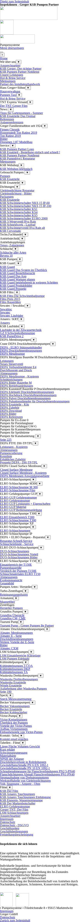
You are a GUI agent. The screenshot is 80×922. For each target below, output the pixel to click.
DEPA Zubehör (9, 407)
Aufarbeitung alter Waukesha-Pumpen (23, 688)
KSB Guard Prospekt (13, 288)
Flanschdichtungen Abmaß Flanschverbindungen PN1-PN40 (37, 774)
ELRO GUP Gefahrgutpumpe (18, 497)
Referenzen (7, 119)
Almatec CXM (9, 648)
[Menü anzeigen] (1, 52)
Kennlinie (6, 456)
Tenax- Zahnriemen (12, 245)
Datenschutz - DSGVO (14, 825)
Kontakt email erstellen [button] (14, 739)
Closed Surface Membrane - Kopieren (23, 472)
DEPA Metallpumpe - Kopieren (19, 376)
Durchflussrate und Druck (16, 370)
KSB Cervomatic (10, 231)
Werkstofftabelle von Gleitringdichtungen (25, 780)
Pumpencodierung (11, 453)
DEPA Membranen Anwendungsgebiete (24, 476)
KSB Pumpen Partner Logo (17, 149)
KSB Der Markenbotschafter (17, 803)
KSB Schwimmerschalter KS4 (18, 212)
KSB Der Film (9, 791)
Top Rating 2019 (10, 135)
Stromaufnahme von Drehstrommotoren (24, 777)
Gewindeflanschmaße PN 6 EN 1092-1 (24, 765)
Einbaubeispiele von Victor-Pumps (21, 732)
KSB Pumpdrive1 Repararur (17, 158)
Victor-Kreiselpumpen (13, 719)
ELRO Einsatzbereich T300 (17, 517)
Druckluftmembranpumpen (16, 639)
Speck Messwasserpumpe (15, 699)
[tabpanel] (40, 871)
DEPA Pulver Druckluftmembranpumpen (25, 398)
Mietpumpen (8, 81)
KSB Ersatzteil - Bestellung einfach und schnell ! (30, 152)
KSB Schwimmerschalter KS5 (18, 215)
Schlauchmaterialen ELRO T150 (20, 574)
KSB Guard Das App (13, 276)
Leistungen (7, 361)
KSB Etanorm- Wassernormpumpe (21, 800)
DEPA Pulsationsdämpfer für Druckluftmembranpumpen (35, 401)
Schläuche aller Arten (13, 252)
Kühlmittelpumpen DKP (15, 669)
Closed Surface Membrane (16, 469)
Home (4, 58)
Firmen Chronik (10, 129)
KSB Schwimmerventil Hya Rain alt (22, 227)
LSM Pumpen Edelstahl (14, 658)
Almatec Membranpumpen (16, 632)
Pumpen (5, 176)
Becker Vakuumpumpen (15, 706)
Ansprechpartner (10, 65)
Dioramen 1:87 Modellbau (16, 142)
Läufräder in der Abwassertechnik (21, 330)
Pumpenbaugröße (11, 567)
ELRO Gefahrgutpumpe (15, 500)
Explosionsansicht (11, 580)
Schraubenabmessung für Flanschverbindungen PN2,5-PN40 (37, 771)
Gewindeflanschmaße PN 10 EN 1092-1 (25, 768)
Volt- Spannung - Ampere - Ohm (20, 783)
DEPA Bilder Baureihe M (16, 382)
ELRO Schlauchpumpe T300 (18, 520)
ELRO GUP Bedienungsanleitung (21, 510)
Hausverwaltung (10, 91)
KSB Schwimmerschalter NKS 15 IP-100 (25, 206)
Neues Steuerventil (11, 364)
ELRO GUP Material (13, 506)
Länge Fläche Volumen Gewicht (20, 746)
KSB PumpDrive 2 (11, 336)
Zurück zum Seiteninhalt (15, 920)
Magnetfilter (7, 601)
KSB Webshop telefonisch (16, 168)
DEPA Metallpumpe (12, 353)
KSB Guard (7, 267)
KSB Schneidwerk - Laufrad (17, 224)
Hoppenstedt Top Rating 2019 (18, 132)
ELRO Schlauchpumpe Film (17, 490)
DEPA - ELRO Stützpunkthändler (21, 347)
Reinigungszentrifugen (14, 594)
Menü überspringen (12, 48)
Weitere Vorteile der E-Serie (17, 642)
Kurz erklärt (7, 749)
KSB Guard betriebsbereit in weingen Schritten (29, 282)
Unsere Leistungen (11, 74)
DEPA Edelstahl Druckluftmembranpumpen (27, 392)
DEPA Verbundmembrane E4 (18, 367)
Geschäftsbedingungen (14, 831)
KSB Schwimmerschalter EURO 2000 (24, 218)
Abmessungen (8, 373)
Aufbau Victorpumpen (14, 729)
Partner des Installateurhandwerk (20, 84)
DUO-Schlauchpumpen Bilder (18, 557)
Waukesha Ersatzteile (13, 682)
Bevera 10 (6, 255)
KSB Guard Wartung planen (17, 279)
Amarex (5, 322)
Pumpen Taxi (8, 95)
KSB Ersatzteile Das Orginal (17, 116)
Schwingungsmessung (13, 752)
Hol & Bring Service (12, 78)
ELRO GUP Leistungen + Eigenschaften (25, 503)
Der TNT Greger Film (13, 105)
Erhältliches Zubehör (13, 459)
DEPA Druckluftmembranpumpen (21, 350)
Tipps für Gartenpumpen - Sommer (21, 113)
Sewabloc (6, 309)
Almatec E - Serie (11, 635)
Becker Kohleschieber (13, 712)
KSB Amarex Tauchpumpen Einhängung (25, 797)
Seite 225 (5, 439)
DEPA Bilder (8, 413)
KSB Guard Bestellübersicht (17, 273)
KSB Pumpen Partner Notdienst (19, 71)
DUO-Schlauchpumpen (14, 551)
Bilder (4, 138)
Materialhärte (8, 755)
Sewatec (5, 312)
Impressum (6, 819)
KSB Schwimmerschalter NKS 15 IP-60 (25, 203)
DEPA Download (11, 410)
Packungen (7, 196)
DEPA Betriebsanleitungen (16, 385)
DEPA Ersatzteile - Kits (14, 404)
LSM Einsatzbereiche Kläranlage (20, 655)
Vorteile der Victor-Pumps (16, 725)
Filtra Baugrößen (10, 302)
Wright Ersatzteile (11, 685)
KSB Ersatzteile (10, 179)
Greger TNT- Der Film (14, 809)
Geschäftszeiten (9, 828)
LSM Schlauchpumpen (14, 812)
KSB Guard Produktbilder (16, 285)
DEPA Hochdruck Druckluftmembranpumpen (28, 395)
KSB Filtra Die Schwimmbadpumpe (22, 296)
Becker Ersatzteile (11, 709)
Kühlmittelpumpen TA (14, 672)
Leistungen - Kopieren (14, 447)
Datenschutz (7, 822)
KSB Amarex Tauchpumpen (17, 794)
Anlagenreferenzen (11, 122)
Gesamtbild (7, 583)
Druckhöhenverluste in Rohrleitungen (23, 762)
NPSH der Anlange (12, 758)
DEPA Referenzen (11, 417)
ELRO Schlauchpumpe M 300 (19, 487)
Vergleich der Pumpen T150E (18, 571)
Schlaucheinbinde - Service (16, 544)
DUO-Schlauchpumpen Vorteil (19, 554)
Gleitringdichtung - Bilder (16, 193)
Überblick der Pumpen (14, 722)
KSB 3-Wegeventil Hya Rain (18, 221)
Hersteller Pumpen (11, 608)
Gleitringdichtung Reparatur (17, 190)
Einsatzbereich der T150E (16, 564)
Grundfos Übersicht (12, 615)
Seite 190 (5, 691)
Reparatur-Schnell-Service (16, 541)
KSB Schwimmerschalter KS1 (18, 209)
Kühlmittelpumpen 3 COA (16, 665)
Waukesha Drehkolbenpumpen (19, 679)
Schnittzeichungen (11, 379)
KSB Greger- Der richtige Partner (20, 68)
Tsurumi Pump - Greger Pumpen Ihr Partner (27, 625)
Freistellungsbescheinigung (16, 834)
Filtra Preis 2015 (10, 299)
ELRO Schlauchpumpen (15, 530)
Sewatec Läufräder (11, 315)
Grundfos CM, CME (13, 618)
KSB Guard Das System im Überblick (23, 270)
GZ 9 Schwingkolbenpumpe (17, 333)
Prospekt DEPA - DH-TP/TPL (19, 462)
